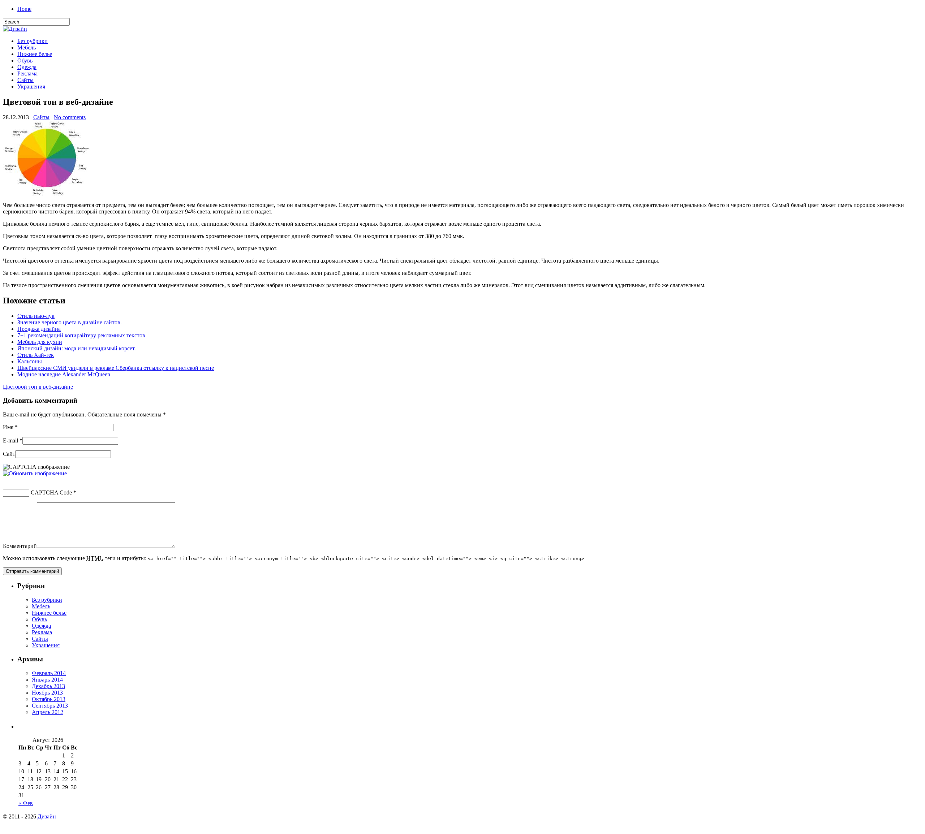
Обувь (25, 60)
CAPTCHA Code (51, 492)
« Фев (25, 803)
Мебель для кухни (39, 342)
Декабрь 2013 (48, 686)
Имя (8, 427)
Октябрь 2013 (48, 699)
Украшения (31, 86)
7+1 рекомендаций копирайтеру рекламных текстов (81, 335)
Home (24, 9)
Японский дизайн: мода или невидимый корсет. (76, 348)
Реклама (27, 73)
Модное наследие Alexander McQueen (63, 374)
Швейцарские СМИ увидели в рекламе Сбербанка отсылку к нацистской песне (115, 368)
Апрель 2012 (47, 712)
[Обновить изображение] (35, 473)
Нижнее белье (34, 54)
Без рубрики (32, 41)
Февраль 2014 (49, 673)
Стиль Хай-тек (35, 355)
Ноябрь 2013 (47, 693)
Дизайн (47, 816)
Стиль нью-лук (36, 316)
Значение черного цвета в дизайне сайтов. (69, 322)
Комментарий (20, 546)
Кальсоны (29, 361)
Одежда (26, 67)
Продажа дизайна (39, 329)
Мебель (26, 47)
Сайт (9, 454)
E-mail (10, 440)
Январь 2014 (47, 680)
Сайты (25, 80)
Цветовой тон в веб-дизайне (38, 387)
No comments (70, 117)
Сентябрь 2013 (50, 706)
